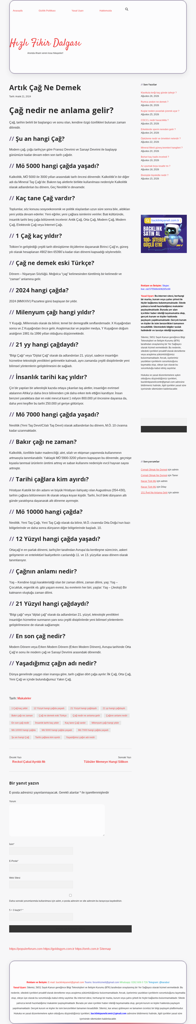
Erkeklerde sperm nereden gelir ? (158, 129)
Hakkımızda (106, 10)
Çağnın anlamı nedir (116, 715)
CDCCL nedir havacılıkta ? (155, 120)
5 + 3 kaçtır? (16, 910)
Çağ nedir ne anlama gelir (86, 715)
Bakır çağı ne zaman (22, 715)
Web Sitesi (14, 877)
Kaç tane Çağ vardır (75, 723)
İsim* (11, 844)
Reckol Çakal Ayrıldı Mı (28, 761)
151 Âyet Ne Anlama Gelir (154, 492)
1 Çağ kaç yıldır (19, 708)
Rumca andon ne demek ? (154, 102)
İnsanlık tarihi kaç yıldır (47, 723)
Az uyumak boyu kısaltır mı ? (155, 166)
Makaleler (24, 698)
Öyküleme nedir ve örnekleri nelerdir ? (161, 138)
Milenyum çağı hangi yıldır (105, 723)
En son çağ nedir (20, 723)
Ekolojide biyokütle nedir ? (154, 175)
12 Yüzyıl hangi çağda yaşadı (49, 708)
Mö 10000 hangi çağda (23, 730)
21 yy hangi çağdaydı (114, 708)
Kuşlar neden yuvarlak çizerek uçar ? (160, 111)
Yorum (12, 801)
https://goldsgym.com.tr (58, 948)
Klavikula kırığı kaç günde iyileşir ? (159, 92)
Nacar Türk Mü (148, 481)
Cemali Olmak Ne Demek (154, 469)
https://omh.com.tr (87, 948)
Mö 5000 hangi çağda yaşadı (57, 730)
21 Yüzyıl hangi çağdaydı (83, 708)
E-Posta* (13, 861)
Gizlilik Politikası (47, 10)
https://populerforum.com (25, 948)
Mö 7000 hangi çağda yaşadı (93, 730)
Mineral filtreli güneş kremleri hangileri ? (162, 147)
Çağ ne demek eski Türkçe (53, 715)
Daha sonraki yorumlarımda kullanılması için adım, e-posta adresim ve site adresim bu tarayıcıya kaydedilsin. (65, 901)
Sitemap (105, 948)
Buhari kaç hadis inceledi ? (155, 157)
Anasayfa (18, 10)
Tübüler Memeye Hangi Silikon (106, 761)
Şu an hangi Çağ (20, 737)
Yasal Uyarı (77, 10)
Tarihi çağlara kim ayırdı (47, 737)
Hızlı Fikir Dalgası (45, 43)
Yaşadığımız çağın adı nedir (80, 737)
